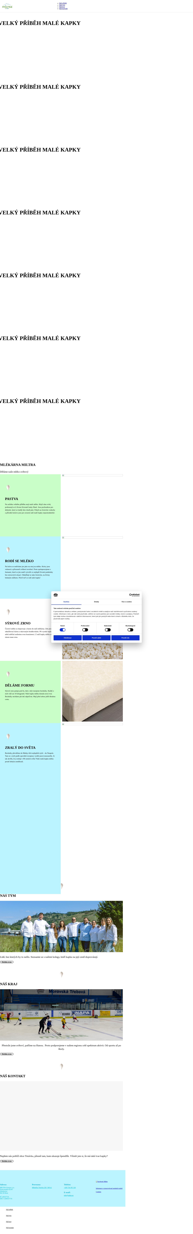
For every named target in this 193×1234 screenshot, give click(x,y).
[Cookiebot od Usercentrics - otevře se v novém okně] (131, 595)
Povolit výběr (96, 638)
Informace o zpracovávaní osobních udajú (109, 1188)
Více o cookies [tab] (127, 602)
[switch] (85, 629)
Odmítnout (67, 638)
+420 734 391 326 (70, 1187)
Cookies (98, 1192)
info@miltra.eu (68, 1195)
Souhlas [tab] (66, 602)
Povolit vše (125, 638)
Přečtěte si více (7, 962)
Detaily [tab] (96, 602)
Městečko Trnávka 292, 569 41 (42, 1187)
